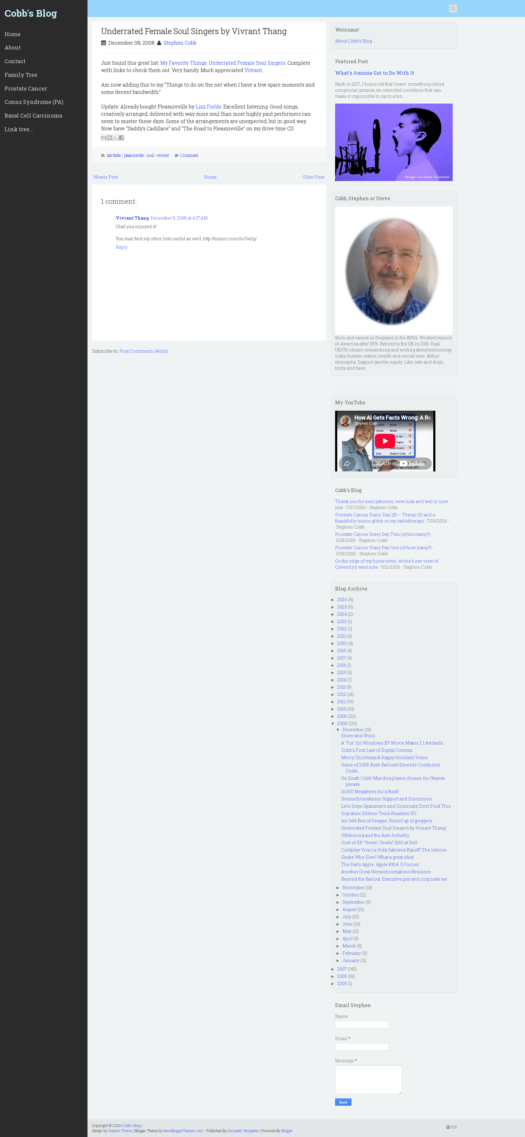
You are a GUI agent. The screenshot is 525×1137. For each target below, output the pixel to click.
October (350, 895)
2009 (342, 716)
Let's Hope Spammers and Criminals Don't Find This (396, 806)
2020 (342, 643)
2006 (342, 976)
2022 (342, 629)
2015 (341, 672)
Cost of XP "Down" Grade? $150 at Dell (379, 842)
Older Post (313, 177)
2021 (341, 636)
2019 (341, 650)
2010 (341, 709)
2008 (342, 723)
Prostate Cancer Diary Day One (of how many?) (383, 547)
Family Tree (21, 74)
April (347, 938)
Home (13, 34)
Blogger (287, 1130)
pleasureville (134, 155)
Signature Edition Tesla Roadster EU (378, 813)
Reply (122, 247)
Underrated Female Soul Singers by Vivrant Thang (194, 31)
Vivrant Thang (132, 218)
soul (150, 155)
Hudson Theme (120, 1130)
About (13, 47)
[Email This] (104, 138)
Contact (15, 61)
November (353, 887)
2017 (341, 658)
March (349, 946)
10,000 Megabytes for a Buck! (370, 791)
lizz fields (114, 155)
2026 (342, 599)
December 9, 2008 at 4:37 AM (179, 218)
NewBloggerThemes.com (183, 1130)
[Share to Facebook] (121, 138)
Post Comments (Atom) (143, 351)
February (351, 953)
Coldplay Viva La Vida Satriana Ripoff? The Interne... (395, 850)
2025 (342, 607)
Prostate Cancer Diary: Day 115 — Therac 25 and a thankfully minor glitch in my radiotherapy (385, 518)
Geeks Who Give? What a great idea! (377, 857)
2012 (341, 694)
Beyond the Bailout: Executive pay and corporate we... (395, 879)
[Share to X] (115, 138)
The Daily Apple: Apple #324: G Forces (380, 864)
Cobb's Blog (31, 12)
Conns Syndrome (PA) (34, 101)
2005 (342, 983)
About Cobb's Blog (353, 41)
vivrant (163, 155)
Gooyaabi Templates (243, 1130)
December (353, 729)
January (350, 960)
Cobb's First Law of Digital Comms (377, 750)
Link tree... (19, 129)
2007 (342, 969)
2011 (341, 701)
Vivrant (253, 70)
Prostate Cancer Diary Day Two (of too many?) (382, 534)
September (353, 902)
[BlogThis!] (110, 138)
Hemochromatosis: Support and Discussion (386, 799)
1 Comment (189, 155)
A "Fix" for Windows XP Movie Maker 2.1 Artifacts (392, 743)
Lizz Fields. (209, 106)
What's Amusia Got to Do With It (374, 73)
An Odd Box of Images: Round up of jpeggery (386, 821)
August (349, 909)
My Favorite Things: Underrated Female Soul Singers (222, 63)
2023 (342, 621)
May (347, 931)
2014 (341, 680)
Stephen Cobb (180, 42)
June (347, 924)
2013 (341, 687)
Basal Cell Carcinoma (33, 115)
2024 (342, 614)
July (346, 917)
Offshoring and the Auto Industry (375, 835)
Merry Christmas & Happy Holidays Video (384, 757)
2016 (341, 665)
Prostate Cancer (26, 88)
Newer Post (106, 177)
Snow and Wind (358, 735)
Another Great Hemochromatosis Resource (386, 872)
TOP (453, 1127)
